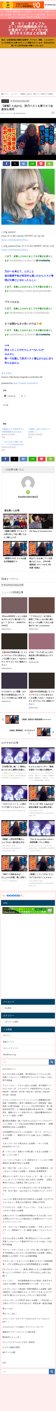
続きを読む (6, 373)
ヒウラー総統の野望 (11, 1347)
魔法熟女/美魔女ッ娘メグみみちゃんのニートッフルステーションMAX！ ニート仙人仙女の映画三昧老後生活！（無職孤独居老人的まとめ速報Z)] (27, 1124)
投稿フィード (8, 1042)
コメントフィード (10, 1048)
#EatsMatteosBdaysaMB (21, 101)
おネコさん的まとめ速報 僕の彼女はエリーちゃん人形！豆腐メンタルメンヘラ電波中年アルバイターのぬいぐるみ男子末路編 (27, 1077)
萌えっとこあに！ (10, 1314)
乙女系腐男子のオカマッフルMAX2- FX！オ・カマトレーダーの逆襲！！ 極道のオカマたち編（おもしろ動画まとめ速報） (27, 1135)
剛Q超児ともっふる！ (11, 1337)
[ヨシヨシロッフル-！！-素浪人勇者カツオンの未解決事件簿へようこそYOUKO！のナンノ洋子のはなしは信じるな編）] (27, 1272)
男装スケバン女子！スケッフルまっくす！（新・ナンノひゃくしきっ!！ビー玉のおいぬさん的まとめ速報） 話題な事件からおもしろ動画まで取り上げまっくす (27, 1179)
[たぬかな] (28, 198)
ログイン (7, 1035)
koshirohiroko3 (28, 496)
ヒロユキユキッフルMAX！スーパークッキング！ (23, 1327)
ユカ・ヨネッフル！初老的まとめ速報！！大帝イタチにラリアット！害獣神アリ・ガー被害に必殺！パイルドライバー (27, 1230)
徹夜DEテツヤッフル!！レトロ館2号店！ (19, 1332)
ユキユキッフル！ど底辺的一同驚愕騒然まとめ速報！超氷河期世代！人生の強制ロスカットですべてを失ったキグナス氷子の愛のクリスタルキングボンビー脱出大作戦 (27, 1292)
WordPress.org (9, 1054)
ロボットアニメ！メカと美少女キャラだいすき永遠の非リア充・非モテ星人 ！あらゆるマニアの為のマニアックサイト (27, 1191)
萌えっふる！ (8, 1308)
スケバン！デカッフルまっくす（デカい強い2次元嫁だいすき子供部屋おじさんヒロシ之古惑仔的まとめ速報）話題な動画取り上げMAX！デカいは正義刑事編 (27, 1253)
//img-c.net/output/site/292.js (14, 250)
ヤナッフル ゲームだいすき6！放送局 (18, 1342)
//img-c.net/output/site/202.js (14, 240)
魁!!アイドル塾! (8, 1352)
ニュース (5, 101)
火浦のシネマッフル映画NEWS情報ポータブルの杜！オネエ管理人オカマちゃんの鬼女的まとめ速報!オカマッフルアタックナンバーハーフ (27, 1219)
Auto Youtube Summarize (25, 383)
